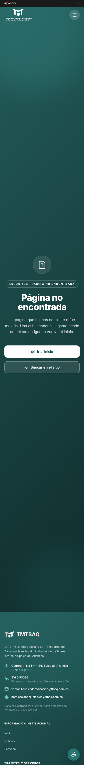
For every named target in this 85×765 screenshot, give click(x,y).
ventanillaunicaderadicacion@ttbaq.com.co (40, 689)
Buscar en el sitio (45, 367)
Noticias (9, 741)
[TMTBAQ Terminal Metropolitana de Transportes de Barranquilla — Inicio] (18, 15)
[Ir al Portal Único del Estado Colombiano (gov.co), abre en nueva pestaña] (42, 3)
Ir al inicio (45, 351)
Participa (10, 749)
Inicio (8, 733)
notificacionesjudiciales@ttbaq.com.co (37, 697)
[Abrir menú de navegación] (74, 15)
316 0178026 (19, 677)
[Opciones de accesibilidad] (74, 754)
